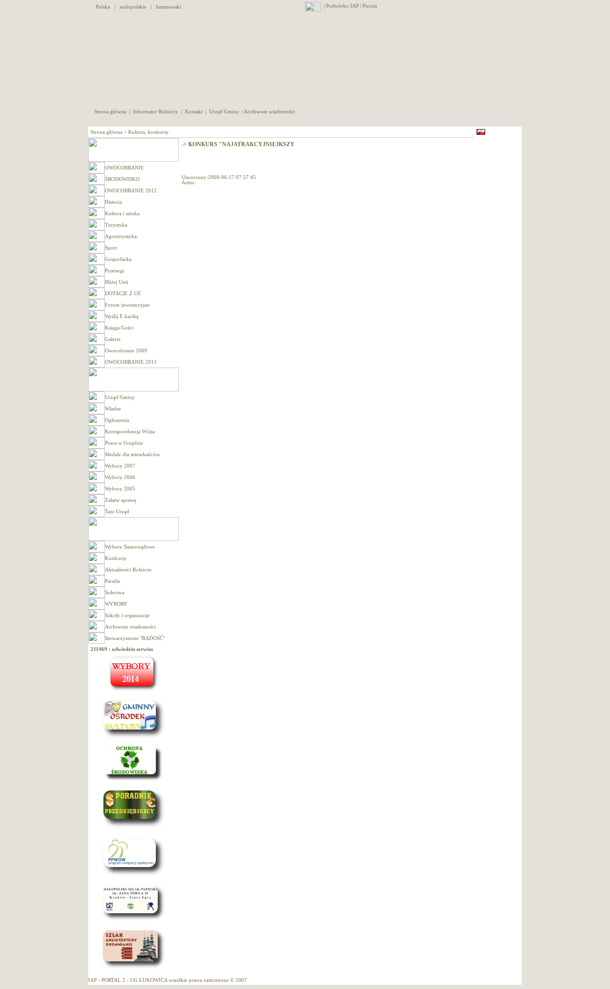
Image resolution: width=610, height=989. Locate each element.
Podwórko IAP (342, 6)
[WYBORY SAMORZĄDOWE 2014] (133, 690)
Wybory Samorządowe (130, 546)
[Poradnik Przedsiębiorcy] (133, 828)
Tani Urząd (117, 511)
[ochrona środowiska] (133, 780)
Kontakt (194, 111)
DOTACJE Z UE (123, 293)
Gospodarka (118, 259)
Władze (113, 408)
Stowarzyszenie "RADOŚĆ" (135, 638)
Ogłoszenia (117, 420)
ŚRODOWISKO (122, 179)
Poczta (370, 6)
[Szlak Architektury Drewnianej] (133, 968)
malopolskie (133, 7)
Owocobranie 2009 (126, 350)
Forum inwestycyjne (127, 305)
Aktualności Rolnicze (128, 569)
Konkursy (116, 558)
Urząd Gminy (224, 111)
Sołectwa (114, 592)
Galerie (113, 339)
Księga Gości (119, 327)
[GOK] (133, 738)
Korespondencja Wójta (130, 431)
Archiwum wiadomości (269, 111)
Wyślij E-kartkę (122, 316)
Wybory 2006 (120, 477)
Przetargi (114, 270)
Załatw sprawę (120, 500)
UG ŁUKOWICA (148, 980)
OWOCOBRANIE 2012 (131, 190)
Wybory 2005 (120, 488)
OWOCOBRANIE (124, 167)
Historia (113, 202)
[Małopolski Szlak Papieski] (133, 920)
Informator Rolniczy (155, 111)
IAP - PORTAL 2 (106, 980)
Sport (111, 247)
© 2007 (238, 980)
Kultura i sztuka (122, 213)
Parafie (112, 581)
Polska (103, 7)
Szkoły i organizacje (127, 615)
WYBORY (116, 604)
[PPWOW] (133, 876)
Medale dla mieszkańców (132, 454)
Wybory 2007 (120, 466)
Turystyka (116, 225)
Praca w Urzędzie (124, 443)
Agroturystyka (121, 236)
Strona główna (111, 111)
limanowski (168, 7)
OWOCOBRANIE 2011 (131, 362)
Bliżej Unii (116, 282)
